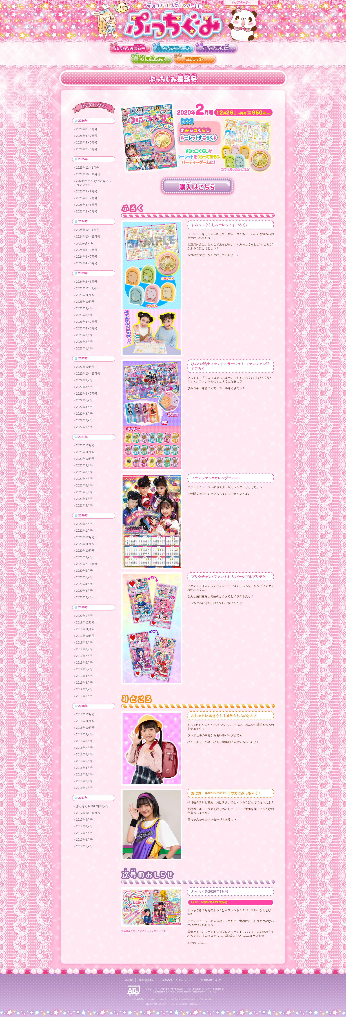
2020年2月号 (84, 523)
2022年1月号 (84, 427)
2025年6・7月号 (86, 198)
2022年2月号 (84, 420)
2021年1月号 (84, 530)
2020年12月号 (85, 537)
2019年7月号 (84, 655)
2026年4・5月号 (86, 142)
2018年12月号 (85, 714)
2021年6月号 (84, 485)
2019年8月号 (84, 649)
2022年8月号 (84, 386)
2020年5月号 (84, 577)
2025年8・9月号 (86, 191)
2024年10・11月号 (88, 236)
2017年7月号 (84, 833)
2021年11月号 (85, 452)
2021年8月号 (84, 472)
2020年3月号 (84, 590)
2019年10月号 (85, 635)
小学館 (129, 980)
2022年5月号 (84, 400)
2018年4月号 (84, 767)
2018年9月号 (84, 734)
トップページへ (241, 2)
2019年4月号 (84, 675)
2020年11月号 (85, 544)
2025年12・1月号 (87, 167)
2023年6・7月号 (86, 321)
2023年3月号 (84, 335)
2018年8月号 (84, 741)
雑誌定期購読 (146, 980)
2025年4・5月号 (86, 204)
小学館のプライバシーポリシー (177, 980)
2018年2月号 (84, 781)
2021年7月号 (84, 478)
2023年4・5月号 (86, 328)
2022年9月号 (84, 380)
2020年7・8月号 (86, 564)
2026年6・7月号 (86, 135)
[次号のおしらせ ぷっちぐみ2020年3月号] (151, 906)
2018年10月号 (85, 727)
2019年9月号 (84, 642)
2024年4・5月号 (86, 263)
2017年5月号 (84, 846)
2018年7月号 (84, 747)
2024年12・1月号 (87, 229)
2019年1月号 (84, 695)
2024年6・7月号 (86, 256)
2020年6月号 (84, 570)
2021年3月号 (84, 505)
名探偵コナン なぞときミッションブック (92, 182)
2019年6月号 (84, 662)
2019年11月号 (85, 629)
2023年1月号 (84, 348)
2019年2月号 (84, 689)
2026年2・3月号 (86, 149)
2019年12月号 (85, 622)
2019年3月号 (84, 682)
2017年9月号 (84, 819)
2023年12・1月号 (87, 288)
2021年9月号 (84, 465)
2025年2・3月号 (86, 211)
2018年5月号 (84, 761)
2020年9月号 (84, 557)
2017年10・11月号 (88, 812)
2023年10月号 (85, 301)
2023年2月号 (84, 341)
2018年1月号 (84, 787)
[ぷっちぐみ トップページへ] (173, 24)
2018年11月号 (85, 721)
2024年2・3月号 (86, 281)
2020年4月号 (84, 584)
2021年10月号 (85, 458)
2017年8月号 (84, 826)
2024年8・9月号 (86, 249)
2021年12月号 (85, 445)
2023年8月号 (84, 315)
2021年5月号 (84, 492)
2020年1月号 (84, 615)
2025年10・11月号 (88, 174)
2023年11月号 (85, 295)
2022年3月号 (84, 413)
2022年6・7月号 (86, 393)
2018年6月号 (84, 754)
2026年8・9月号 (86, 129)
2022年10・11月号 (88, 373)
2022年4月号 (84, 406)
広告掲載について (211, 980)
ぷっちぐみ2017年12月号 (92, 806)
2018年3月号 (84, 774)
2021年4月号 (84, 498)
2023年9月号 (84, 308)
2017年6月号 (84, 839)
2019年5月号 (84, 669)
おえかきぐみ (84, 243)
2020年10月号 (85, 550)
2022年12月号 (85, 366)
